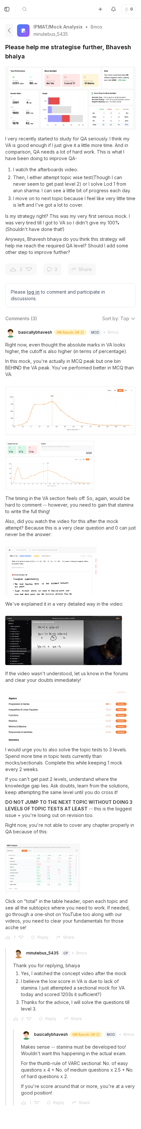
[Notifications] (113, 9)
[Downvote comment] (21, 937)
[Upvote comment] (7, 937)
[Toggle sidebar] (7, 9)
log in (33, 292)
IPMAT (40, 27)
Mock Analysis (66, 27)
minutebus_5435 (50, 34)
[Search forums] (24, 9)
